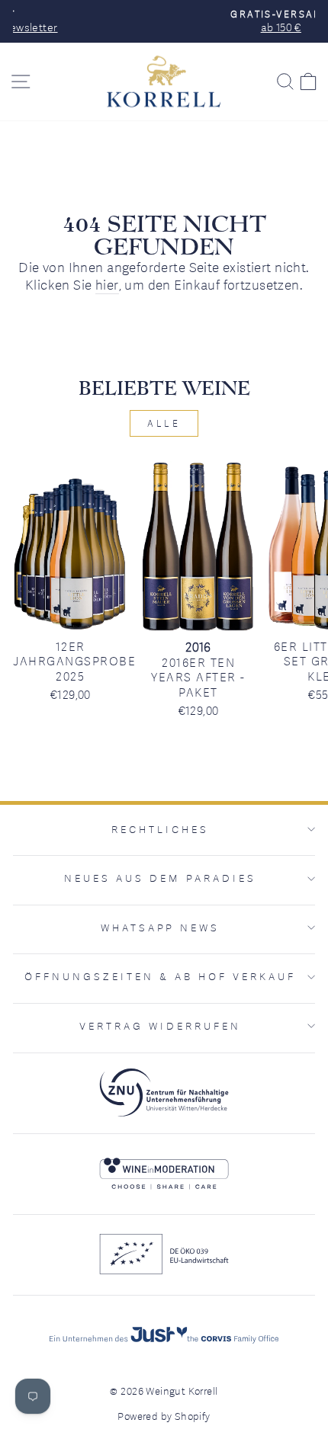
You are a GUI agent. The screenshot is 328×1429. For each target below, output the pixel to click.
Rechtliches (160, 829)
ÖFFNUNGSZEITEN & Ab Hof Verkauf (159, 976)
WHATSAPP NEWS (160, 927)
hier (107, 284)
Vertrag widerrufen (160, 1026)
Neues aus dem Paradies (160, 878)
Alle (163, 423)
